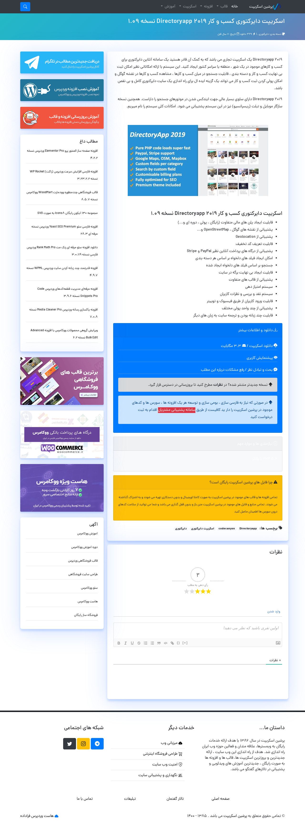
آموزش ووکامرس (87, 534)
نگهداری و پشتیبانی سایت (158, 775)
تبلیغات (130, 799)
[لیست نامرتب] (152, 643)
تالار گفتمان (175, 799)
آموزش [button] (169, 7)
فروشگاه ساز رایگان (86, 615)
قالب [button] (223, 7)
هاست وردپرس (42, 816)
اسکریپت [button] (189, 7)
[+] (185, 643)
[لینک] (172, 643)
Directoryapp (248, 529)
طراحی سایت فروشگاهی (83, 574)
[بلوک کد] (165, 643)
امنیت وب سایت (165, 765)
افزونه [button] (208, 7)
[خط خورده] (139, 643)
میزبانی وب (169, 743)
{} (178, 643)
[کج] (125, 643)
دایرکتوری (264, 34)
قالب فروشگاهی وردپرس (83, 561)
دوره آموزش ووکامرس (84, 547)
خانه (233, 7)
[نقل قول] (159, 643)
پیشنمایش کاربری (260, 358)
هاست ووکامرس (88, 601)
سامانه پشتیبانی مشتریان (176, 410)
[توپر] (119, 643)
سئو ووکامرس (89, 588)
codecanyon (227, 529)
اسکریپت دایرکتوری (202, 529)
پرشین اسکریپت (261, 7)
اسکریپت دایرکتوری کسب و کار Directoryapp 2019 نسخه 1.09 (206, 21)
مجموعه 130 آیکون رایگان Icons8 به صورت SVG (67, 213)
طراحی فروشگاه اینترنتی (160, 754)
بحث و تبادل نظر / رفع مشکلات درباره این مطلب (237, 370)
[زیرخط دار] (132, 643)
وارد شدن (274, 611)
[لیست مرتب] (145, 643)
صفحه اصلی (220, 799)
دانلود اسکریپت (261, 346)
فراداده (25, 816)
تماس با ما (85, 799)
